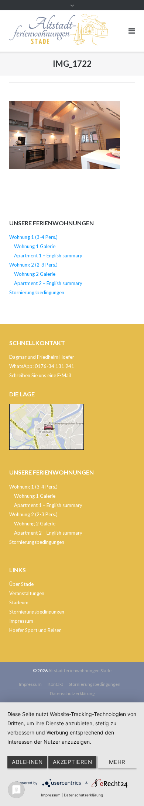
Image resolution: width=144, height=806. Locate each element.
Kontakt (55, 684)
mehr (117, 761)
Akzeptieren (72, 761)
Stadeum (18, 602)
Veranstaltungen (26, 593)
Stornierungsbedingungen (36, 292)
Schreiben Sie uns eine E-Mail (40, 375)
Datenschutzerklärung (72, 693)
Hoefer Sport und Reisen (35, 630)
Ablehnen (27, 761)
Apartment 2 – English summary (48, 283)
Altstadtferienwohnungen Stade (80, 670)
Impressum (21, 621)
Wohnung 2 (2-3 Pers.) (33, 265)
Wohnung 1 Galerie (34, 246)
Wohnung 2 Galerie (34, 274)
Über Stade (21, 584)
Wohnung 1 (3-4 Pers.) (33, 237)
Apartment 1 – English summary (48, 255)
